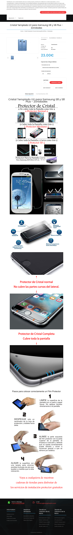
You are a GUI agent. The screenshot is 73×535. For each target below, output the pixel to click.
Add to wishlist (46, 87)
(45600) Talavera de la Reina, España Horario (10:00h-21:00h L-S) (44, 524)
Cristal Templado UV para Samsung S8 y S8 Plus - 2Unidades (38, 31)
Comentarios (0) (42, 94)
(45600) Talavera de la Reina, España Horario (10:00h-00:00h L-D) (59, 524)
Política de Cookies (11, 518)
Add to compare (59, 87)
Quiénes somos (10, 514)
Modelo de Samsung (46, 71)
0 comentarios (52, 38)
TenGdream (54, 44)
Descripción (29, 94)
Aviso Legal (9, 516)
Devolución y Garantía (29, 516)
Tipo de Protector (46, 65)
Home (22, 31)
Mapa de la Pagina (28, 520)
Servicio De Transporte (29, 518)
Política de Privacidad (12, 520)
